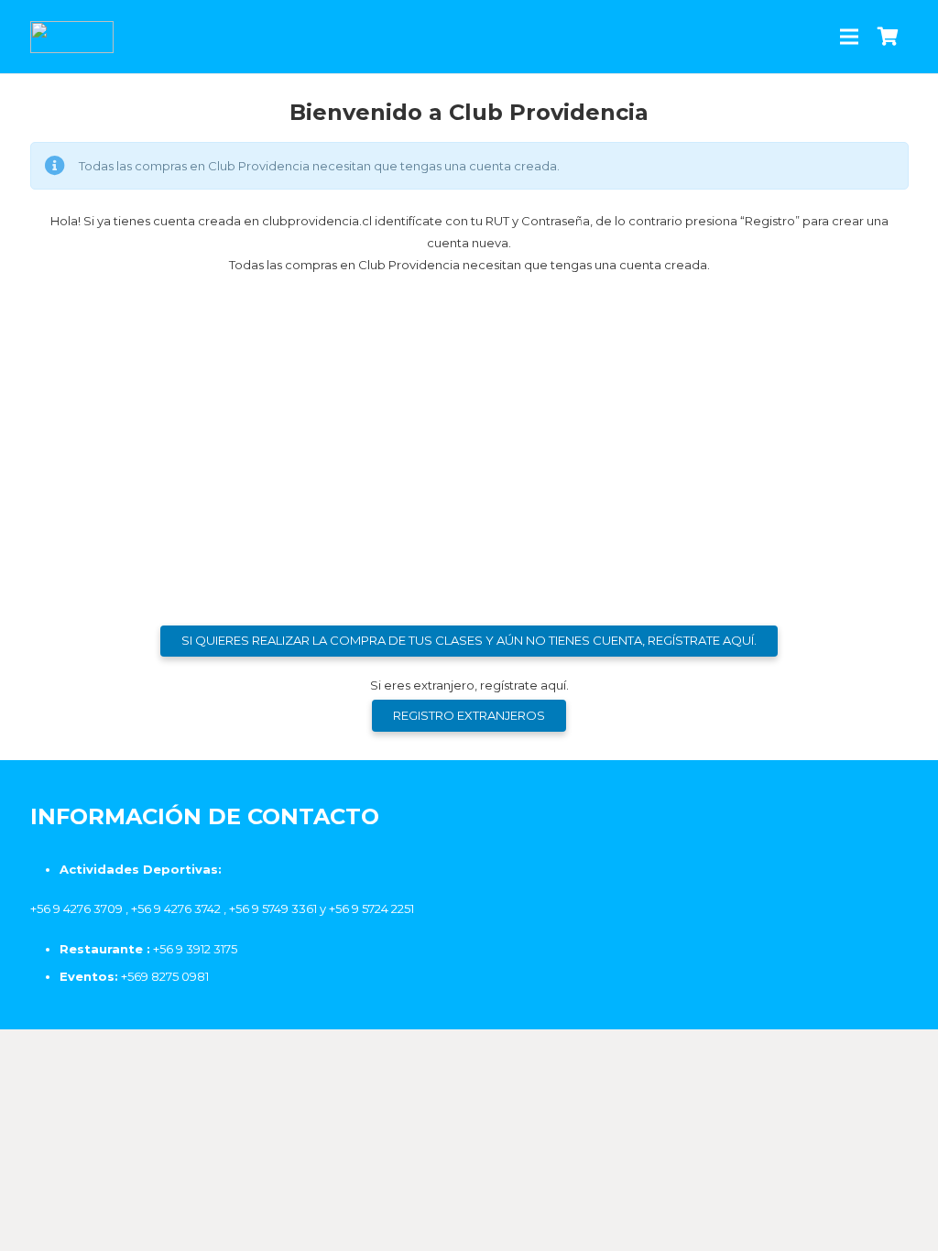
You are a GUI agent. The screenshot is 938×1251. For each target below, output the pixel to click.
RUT (278, 319)
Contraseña (306, 399)
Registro (576, 532)
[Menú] (849, 37)
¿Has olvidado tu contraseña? (469, 587)
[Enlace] (72, 37)
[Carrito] (888, 36)
